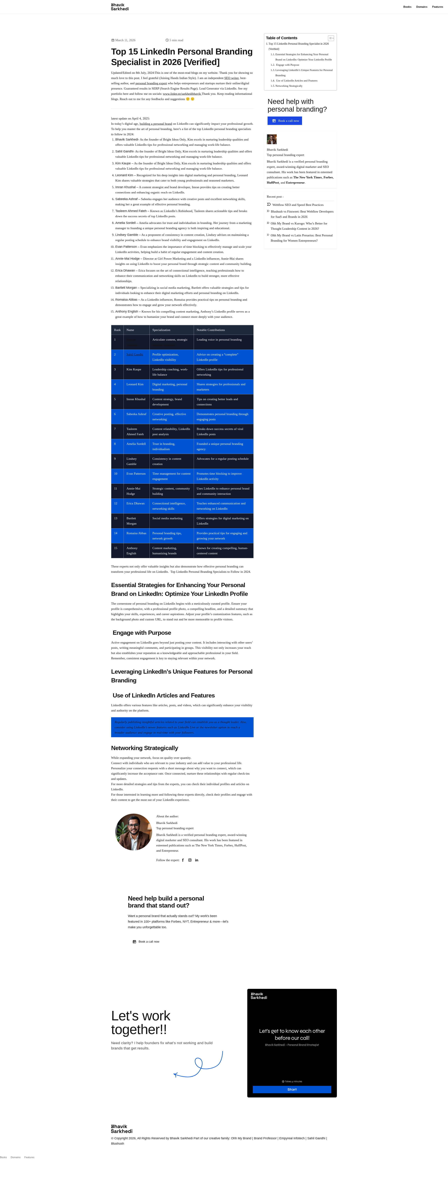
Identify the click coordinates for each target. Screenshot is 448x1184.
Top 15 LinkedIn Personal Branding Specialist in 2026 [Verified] (299, 46)
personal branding (163, 345)
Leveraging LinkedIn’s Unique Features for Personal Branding (304, 73)
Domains (421, 6)
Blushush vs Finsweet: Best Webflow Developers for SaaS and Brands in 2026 (302, 214)
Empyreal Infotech (292, 1138)
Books (407, 6)
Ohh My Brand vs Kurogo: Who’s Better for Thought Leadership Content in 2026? (299, 226)
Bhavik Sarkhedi (166, 823)
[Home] (120, 7)
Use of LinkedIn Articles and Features (296, 80)
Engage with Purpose (287, 64)
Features (437, 6)
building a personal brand (156, 123)
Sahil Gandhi (135, 354)
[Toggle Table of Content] (329, 38)
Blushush (117, 1143)
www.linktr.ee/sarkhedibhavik (182, 93)
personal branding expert (151, 83)
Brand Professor (265, 1138)
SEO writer (231, 78)
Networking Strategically (289, 85)
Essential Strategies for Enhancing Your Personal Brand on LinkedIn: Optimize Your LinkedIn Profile (303, 57)
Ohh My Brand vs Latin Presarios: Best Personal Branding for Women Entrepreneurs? (302, 238)
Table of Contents (281, 38)
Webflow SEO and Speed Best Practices (298, 205)
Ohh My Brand (241, 1138)
